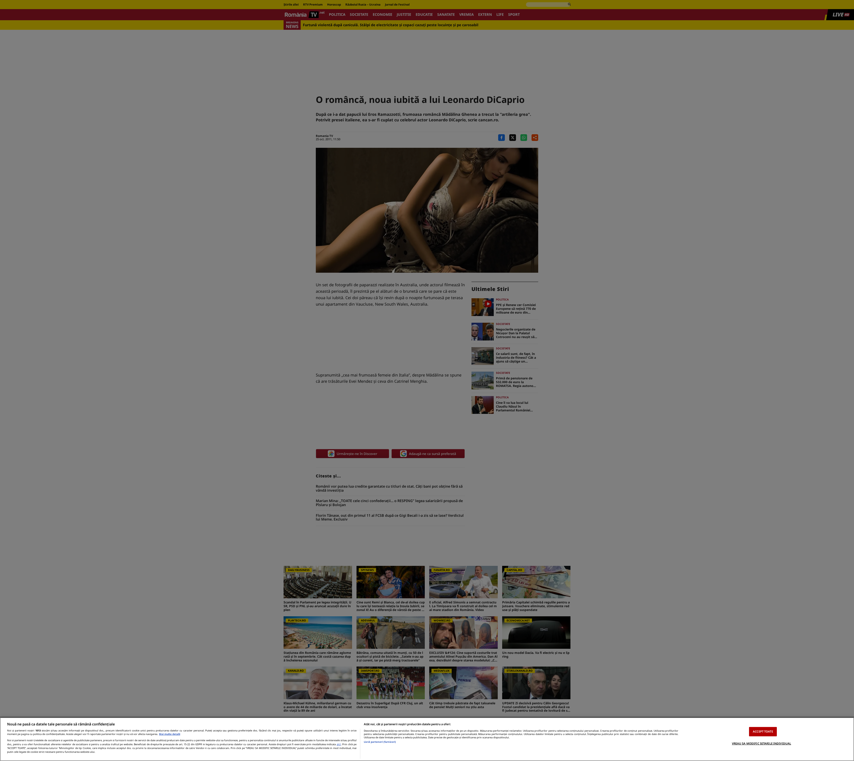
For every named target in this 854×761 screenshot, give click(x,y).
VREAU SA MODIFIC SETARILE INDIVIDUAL (761, 743)
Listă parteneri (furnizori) (380, 741)
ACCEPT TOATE (763, 731)
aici (339, 744)
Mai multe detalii (169, 734)
